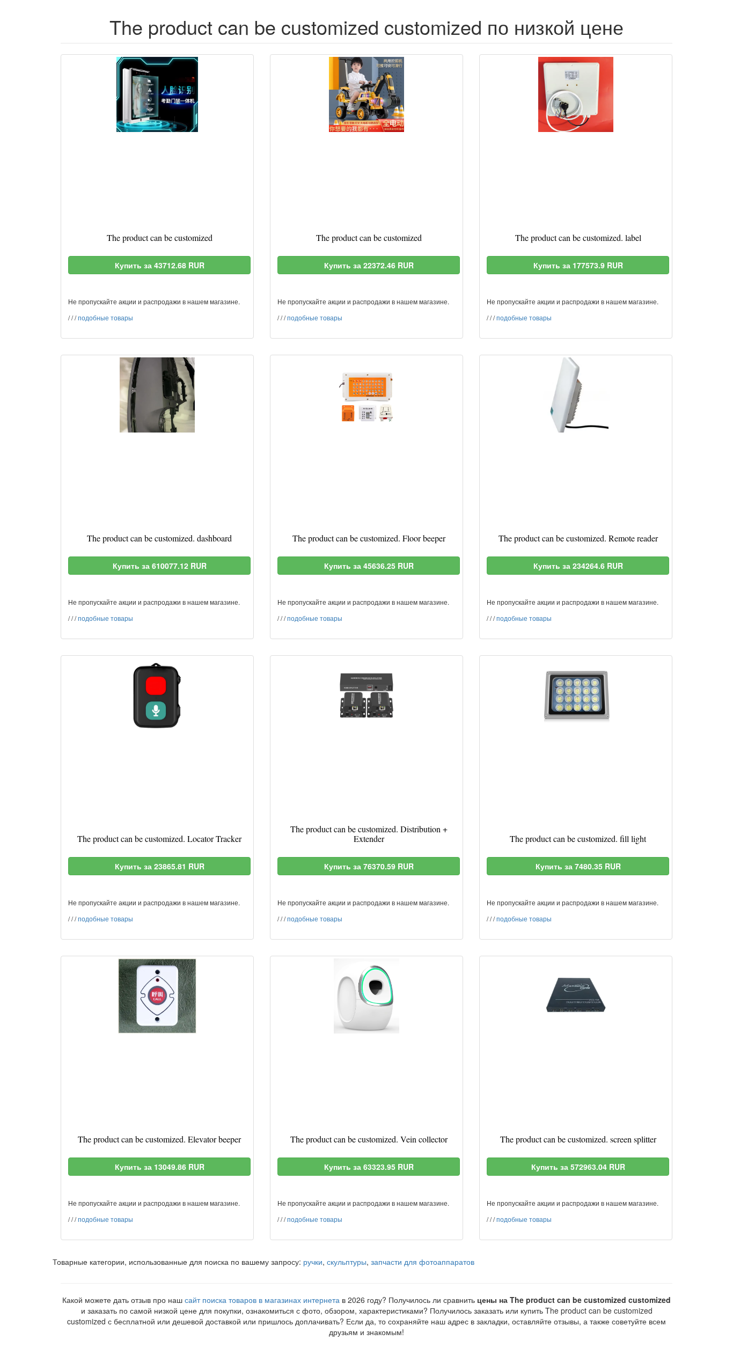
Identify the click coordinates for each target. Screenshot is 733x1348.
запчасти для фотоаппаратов (422, 1261)
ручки (312, 1261)
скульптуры (346, 1261)
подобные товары (105, 317)
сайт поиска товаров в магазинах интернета (262, 1299)
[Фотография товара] (157, 94)
